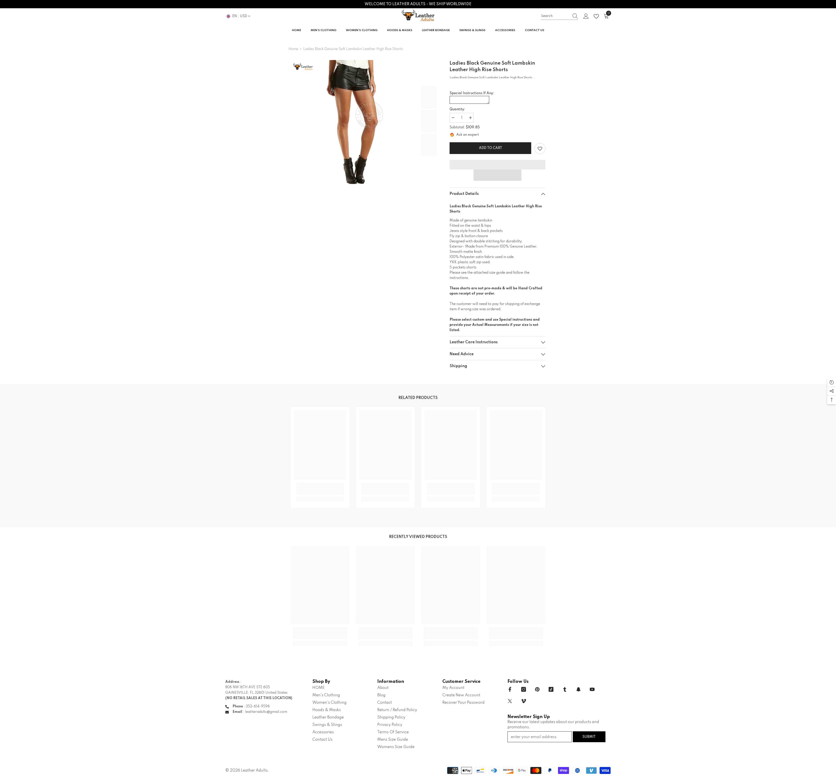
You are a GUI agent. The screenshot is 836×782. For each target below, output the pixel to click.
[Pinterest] (537, 689)
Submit (589, 737)
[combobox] (555, 16)
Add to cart (491, 148)
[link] (539, 148)
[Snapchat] (578, 689)
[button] (497, 175)
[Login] (586, 16)
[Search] (559, 16)
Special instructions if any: (472, 93)
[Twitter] (510, 701)
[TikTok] (551, 689)
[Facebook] (510, 689)
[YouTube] (592, 689)
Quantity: (457, 109)
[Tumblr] (565, 689)
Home (293, 49)
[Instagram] (523, 689)
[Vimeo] (523, 701)
